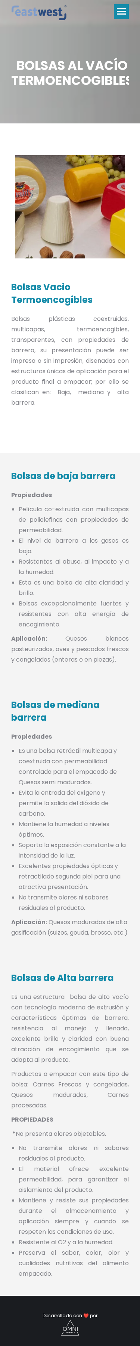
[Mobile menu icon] (121, 11)
